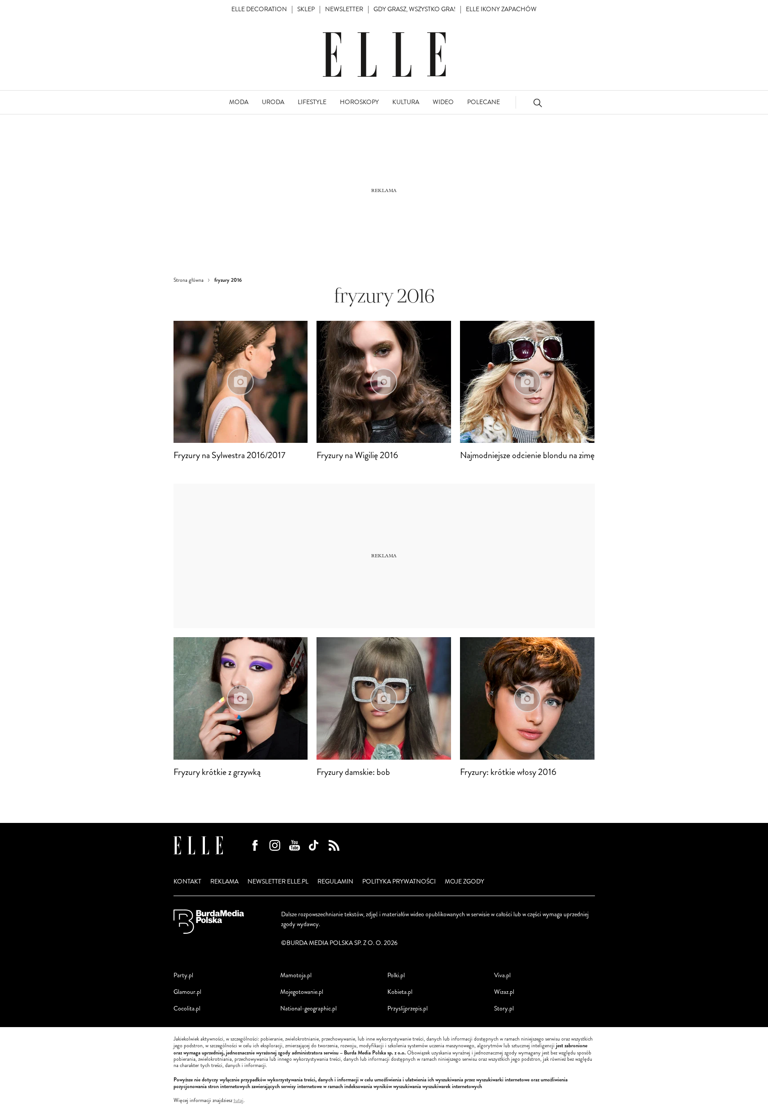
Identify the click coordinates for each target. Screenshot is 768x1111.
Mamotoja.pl (296, 975)
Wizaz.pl (504, 992)
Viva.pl (502, 975)
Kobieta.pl (399, 992)
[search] (537, 102)
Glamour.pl (187, 992)
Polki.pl (396, 975)
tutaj (238, 1101)
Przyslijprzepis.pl (407, 1008)
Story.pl (504, 1008)
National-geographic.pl (308, 1008)
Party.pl (183, 975)
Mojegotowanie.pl (301, 992)
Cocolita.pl (187, 1008)
